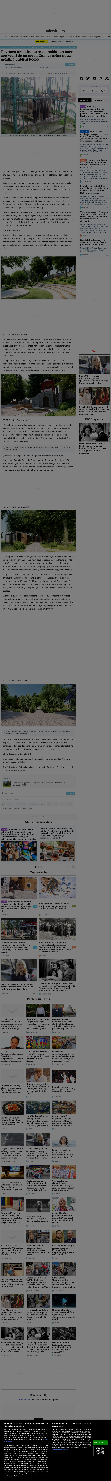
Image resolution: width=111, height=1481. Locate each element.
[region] (55, 1450)
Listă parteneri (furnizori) (60, 1449)
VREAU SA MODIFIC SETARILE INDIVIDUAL (100, 1451)
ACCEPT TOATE (100, 1443)
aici (19, 1463)
